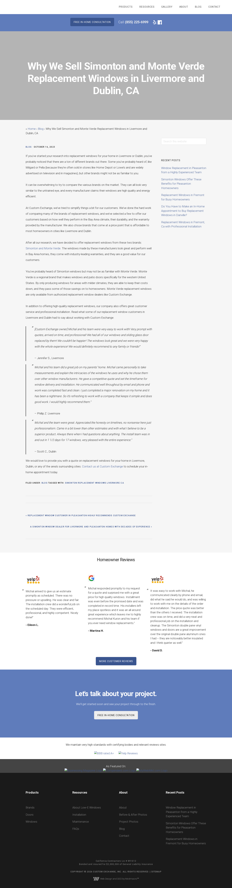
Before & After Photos (133, 814)
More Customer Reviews (116, 661)
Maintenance (80, 821)
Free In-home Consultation (92, 22)
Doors (29, 814)
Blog (29, 147)
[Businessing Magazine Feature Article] (83, 770)
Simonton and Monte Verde (43, 248)
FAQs (75, 828)
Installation (79, 814)
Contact (124, 835)
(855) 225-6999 (136, 22)
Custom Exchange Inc (30, 7)
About (123, 807)
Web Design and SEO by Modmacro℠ (119, 878)
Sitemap (156, 872)
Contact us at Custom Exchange (102, 466)
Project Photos (128, 821)
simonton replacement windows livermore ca (94, 483)
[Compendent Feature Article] (119, 770)
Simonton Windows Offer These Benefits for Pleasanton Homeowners (181, 184)
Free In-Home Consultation (116, 715)
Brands (30, 807)
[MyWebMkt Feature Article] (151, 770)
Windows (31, 821)
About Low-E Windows (86, 807)
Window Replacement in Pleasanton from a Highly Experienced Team (181, 812)
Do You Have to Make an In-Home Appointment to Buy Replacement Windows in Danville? (183, 211)
